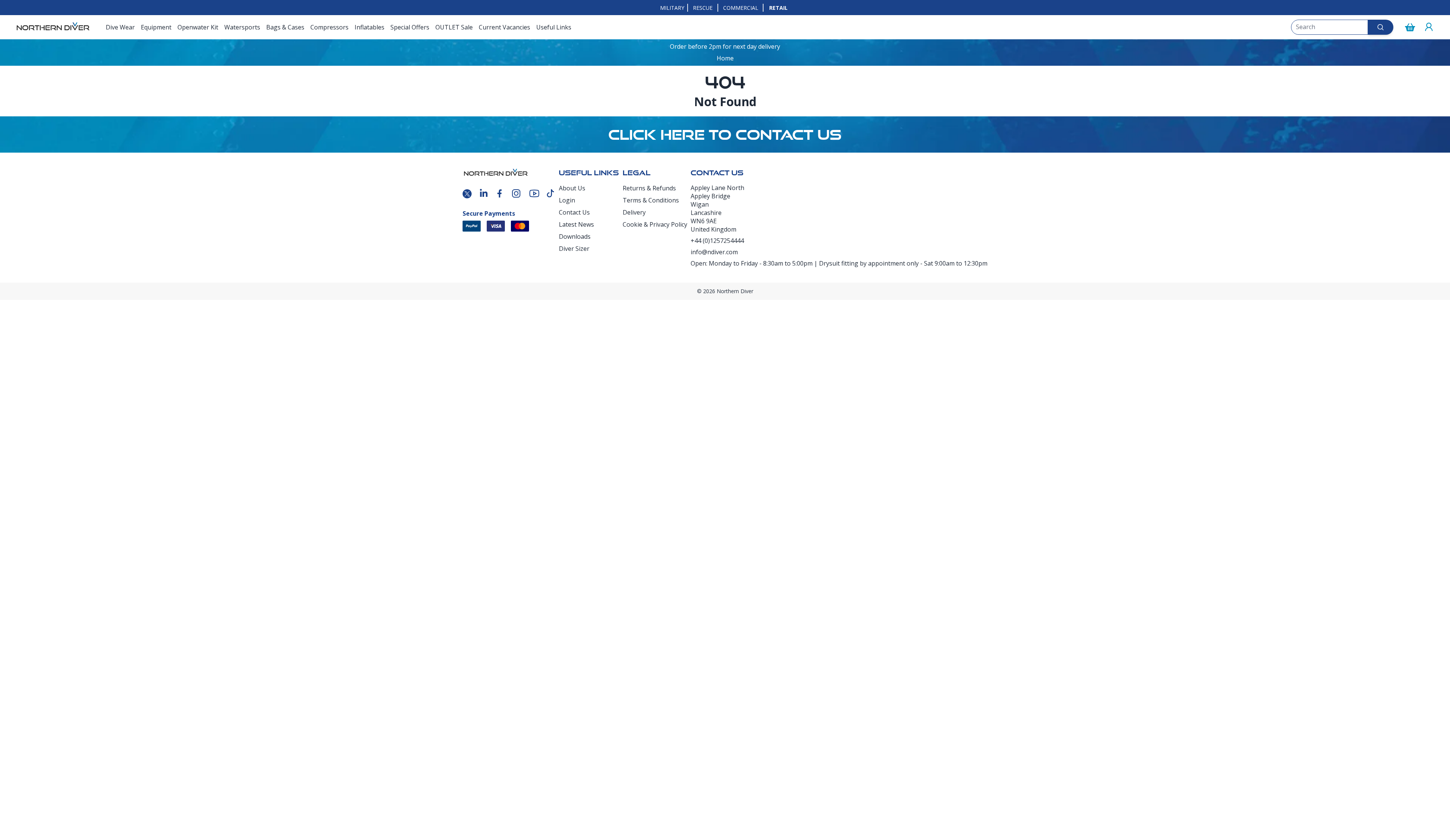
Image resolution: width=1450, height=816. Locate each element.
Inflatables (369, 27)
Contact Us (574, 212)
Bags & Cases (285, 27)
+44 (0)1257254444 (717, 240)
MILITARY (672, 7)
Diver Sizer (574, 248)
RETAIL (778, 7)
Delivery (634, 212)
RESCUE (703, 7)
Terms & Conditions (651, 200)
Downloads (575, 236)
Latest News (576, 224)
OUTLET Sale (454, 27)
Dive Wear (120, 27)
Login (567, 200)
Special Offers (409, 27)
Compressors (329, 27)
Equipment (156, 27)
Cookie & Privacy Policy (655, 224)
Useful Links (553, 27)
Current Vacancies (504, 27)
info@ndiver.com (714, 252)
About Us (572, 188)
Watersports (242, 27)
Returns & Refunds (649, 188)
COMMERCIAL (740, 7)
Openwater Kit (197, 27)
